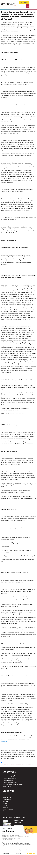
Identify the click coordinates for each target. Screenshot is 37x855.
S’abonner (24, 2)
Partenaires (6, 813)
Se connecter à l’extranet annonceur (13, 784)
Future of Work (7, 797)
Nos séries (5, 807)
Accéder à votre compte (9, 775)
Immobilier (5, 801)
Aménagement (7, 799)
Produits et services (8, 809)
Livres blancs (6, 811)
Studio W (5, 794)
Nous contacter (7, 786)
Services (5, 803)
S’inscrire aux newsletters (10, 782)
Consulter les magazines (10, 779)
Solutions (5, 805)
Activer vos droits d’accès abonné (12, 777)
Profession (6, 796)
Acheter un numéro (8, 780)
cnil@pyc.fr (4, 741)
